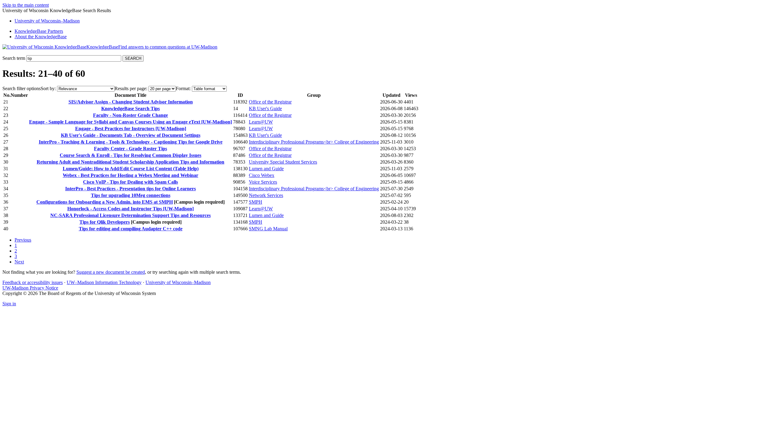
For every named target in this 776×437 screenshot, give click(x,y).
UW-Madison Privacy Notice (30, 287)
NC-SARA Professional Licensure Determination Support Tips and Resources (130, 215)
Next (19, 261)
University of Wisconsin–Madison (178, 282)
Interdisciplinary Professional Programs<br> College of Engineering (314, 141)
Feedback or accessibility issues (32, 282)
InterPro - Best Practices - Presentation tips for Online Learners (130, 188)
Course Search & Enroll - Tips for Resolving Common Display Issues (130, 155)
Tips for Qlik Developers (104, 222)
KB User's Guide (265, 108)
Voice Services (263, 182)
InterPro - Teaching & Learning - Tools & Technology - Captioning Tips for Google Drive (130, 141)
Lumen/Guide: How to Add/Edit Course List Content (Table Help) (131, 168)
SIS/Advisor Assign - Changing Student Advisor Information (131, 101)
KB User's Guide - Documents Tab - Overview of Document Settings (130, 135)
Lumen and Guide (266, 168)
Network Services (266, 195)
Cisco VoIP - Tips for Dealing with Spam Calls (130, 182)
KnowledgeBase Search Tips (130, 108)
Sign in (9, 303)
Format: (183, 88)
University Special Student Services (283, 161)
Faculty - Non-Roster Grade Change (130, 115)
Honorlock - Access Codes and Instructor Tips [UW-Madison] (130, 208)
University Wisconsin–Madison (47, 20)
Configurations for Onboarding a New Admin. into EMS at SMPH (104, 202)
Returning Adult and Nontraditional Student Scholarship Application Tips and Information (130, 161)
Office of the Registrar (270, 101)
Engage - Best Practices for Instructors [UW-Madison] (130, 128)
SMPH (255, 202)
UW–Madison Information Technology (104, 282)
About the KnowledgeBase (41, 36)
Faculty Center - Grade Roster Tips (130, 148)
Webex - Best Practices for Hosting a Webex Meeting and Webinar (130, 175)
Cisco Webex (261, 175)
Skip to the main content (25, 5)
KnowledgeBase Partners (39, 31)
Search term (13, 58)
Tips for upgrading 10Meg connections (130, 195)
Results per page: (131, 88)
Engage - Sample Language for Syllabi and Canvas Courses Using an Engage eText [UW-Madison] (130, 121)
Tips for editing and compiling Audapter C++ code (130, 228)
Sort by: (48, 88)
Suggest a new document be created (110, 272)
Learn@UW (261, 121)
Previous (23, 239)
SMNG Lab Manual (268, 228)
